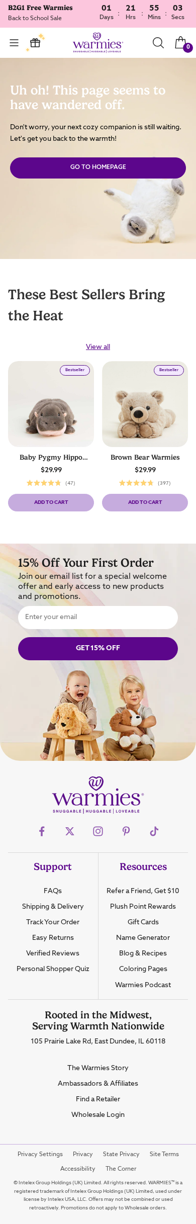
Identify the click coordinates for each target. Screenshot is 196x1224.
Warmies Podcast (143, 985)
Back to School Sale (35, 19)
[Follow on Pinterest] (126, 831)
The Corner (121, 1169)
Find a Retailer (98, 1099)
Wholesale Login (98, 1114)
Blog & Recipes (143, 953)
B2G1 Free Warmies (40, 8)
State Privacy (121, 1155)
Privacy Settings (40, 1155)
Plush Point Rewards (143, 906)
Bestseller (77, 371)
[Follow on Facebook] (42, 831)
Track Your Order (52, 922)
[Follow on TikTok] (154, 831)
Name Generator (143, 937)
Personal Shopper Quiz (53, 969)
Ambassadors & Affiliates (98, 1083)
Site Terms (164, 1155)
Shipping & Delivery (53, 906)
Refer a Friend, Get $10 (143, 891)
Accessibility (77, 1169)
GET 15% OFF (98, 648)
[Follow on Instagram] (98, 831)
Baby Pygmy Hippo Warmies (51, 458)
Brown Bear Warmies (145, 457)
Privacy (83, 1155)
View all (98, 347)
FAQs (53, 891)
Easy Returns (53, 937)
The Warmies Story (98, 1068)
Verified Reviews (52, 953)
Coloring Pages (143, 969)
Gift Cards (143, 922)
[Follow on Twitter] (70, 831)
